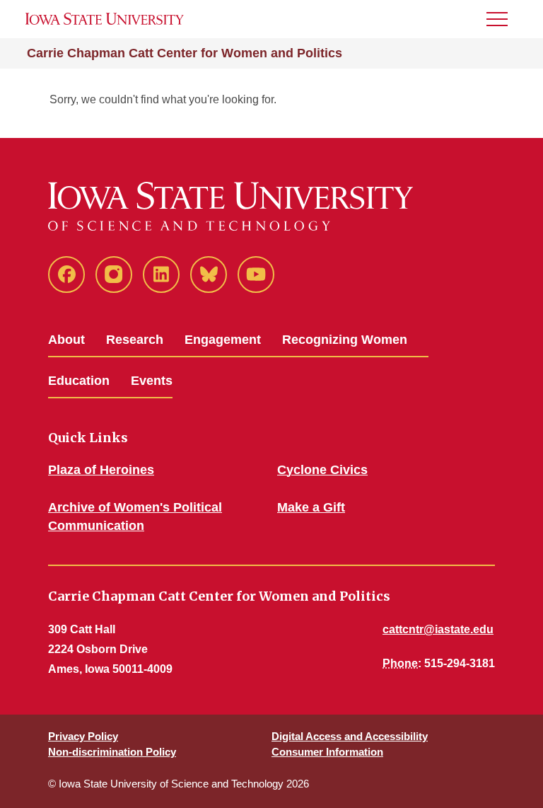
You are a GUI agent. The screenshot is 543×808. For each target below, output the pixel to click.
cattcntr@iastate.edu (438, 629)
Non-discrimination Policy (112, 752)
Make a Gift (311, 507)
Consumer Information (327, 752)
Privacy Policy (83, 736)
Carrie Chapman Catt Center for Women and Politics (184, 53)
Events (152, 381)
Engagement (223, 340)
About (66, 340)
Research (134, 340)
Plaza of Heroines (101, 470)
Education (79, 381)
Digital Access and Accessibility (350, 736)
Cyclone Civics (322, 470)
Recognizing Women (344, 340)
